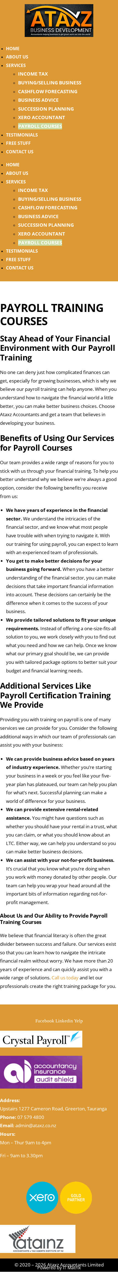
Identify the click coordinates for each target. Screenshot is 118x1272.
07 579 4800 (30, 1117)
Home (12, 49)
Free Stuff (18, 143)
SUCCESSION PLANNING (46, 109)
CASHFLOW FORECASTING (47, 91)
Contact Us (19, 152)
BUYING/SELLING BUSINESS (49, 82)
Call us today (65, 977)
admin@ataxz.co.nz (35, 1125)
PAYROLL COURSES (40, 126)
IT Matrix (72, 1268)
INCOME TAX (33, 74)
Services (16, 65)
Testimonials (22, 135)
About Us (17, 57)
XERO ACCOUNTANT (41, 117)
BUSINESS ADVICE (38, 100)
